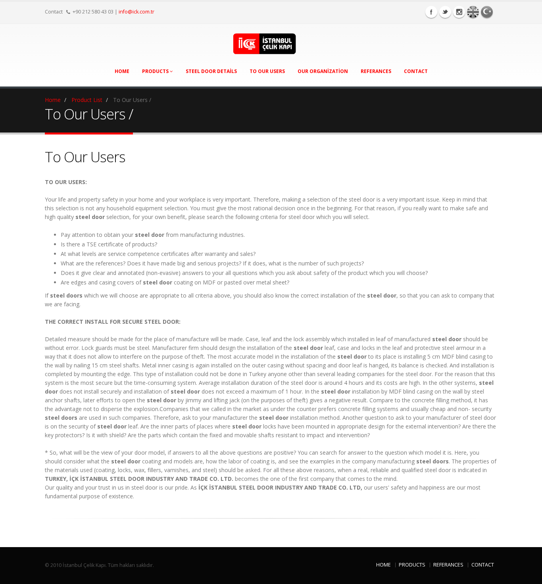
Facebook (431, 12)
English (473, 12)
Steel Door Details (211, 71)
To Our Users (267, 71)
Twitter (445, 12)
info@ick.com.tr (136, 11)
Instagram (459, 12)
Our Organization (323, 71)
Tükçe (487, 12)
